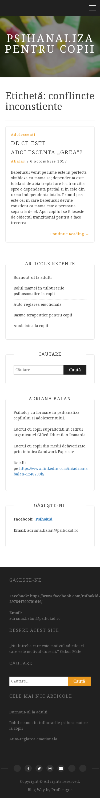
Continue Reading (69, 234)
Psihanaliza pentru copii (50, 43)
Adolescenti (23, 135)
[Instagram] (50, 768)
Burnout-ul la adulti (33, 277)
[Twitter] (39, 768)
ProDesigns (62, 790)
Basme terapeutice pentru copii (43, 315)
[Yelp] (17, 768)
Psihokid (43, 519)
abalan (18, 161)
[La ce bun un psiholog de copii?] (71, 768)
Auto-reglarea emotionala (38, 304)
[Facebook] (28, 768)
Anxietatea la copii (31, 326)
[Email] (61, 768)
